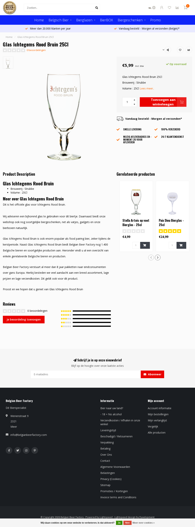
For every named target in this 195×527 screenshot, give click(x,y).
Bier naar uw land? (111, 408)
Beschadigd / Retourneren (116, 436)
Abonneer (154, 374)
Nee (127, 522)
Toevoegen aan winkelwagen (163, 101)
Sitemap (105, 485)
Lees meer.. (147, 88)
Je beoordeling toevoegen (24, 319)
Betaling (105, 448)
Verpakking (107, 442)
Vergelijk (153, 426)
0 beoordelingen (36, 50)
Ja (119, 522)
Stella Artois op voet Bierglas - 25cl (135, 222)
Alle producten (156, 432)
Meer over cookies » (144, 522)
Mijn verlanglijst (157, 420)
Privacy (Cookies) (110, 479)
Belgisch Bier (59, 20)
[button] (151, 257)
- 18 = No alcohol (111, 414)
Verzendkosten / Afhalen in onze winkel (120, 422)
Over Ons (106, 454)
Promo (155, 20)
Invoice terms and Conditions (118, 497)
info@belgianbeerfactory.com (28, 435)
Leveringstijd (108, 430)
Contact (105, 460)
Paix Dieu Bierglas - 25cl (171, 222)
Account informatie (159, 408)
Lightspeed (106, 517)
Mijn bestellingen (158, 414)
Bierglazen (84, 20)
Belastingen (107, 473)
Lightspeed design (125, 517)
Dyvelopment (146, 517)
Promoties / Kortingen (114, 491)
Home (39, 20)
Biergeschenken (130, 20)
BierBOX (106, 20)
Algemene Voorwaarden (115, 467)
